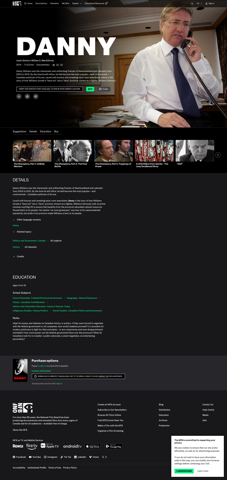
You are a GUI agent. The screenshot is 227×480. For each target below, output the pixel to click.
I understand (184, 471)
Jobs (204, 420)
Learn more (203, 471)
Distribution (164, 410)
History (16, 247)
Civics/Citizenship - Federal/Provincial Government (37, 298)
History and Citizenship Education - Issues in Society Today (41, 306)
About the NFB (20, 430)
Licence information (41, 371)
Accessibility (19, 467)
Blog (161, 404)
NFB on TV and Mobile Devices (28, 440)
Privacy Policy (70, 467)
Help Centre (208, 410)
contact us (42, 366)
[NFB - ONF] (17, 3)
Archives (163, 420)
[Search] (192, 3)
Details (33, 131)
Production (164, 425)
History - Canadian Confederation (29, 302)
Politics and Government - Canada (29, 240)
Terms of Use (54, 467)
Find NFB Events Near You (110, 420)
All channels (31, 247)
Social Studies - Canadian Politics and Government (77, 310)
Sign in (59, 384)
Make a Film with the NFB (110, 425)
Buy (90, 89)
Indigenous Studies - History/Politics (30, 310)
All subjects (56, 240)
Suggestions (19, 131)
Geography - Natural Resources (82, 298)
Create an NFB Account (109, 404)
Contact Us (207, 404)
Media (205, 415)
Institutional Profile (36, 467)
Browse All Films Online (109, 415)
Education (45, 131)
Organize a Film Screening (110, 431)
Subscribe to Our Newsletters (112, 410)
